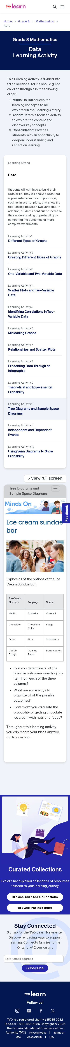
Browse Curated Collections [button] (35, 897)
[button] (66, 513)
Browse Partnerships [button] (35, 907)
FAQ (52, 1037)
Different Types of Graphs (27, 241)
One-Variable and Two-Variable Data (35, 274)
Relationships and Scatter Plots (32, 349)
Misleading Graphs (22, 333)
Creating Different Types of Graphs (34, 257)
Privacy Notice (37, 1032)
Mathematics (45, 21)
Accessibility (34, 1037)
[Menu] (62, 6)
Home (8, 21)
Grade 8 (23, 21)
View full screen (45, 478)
